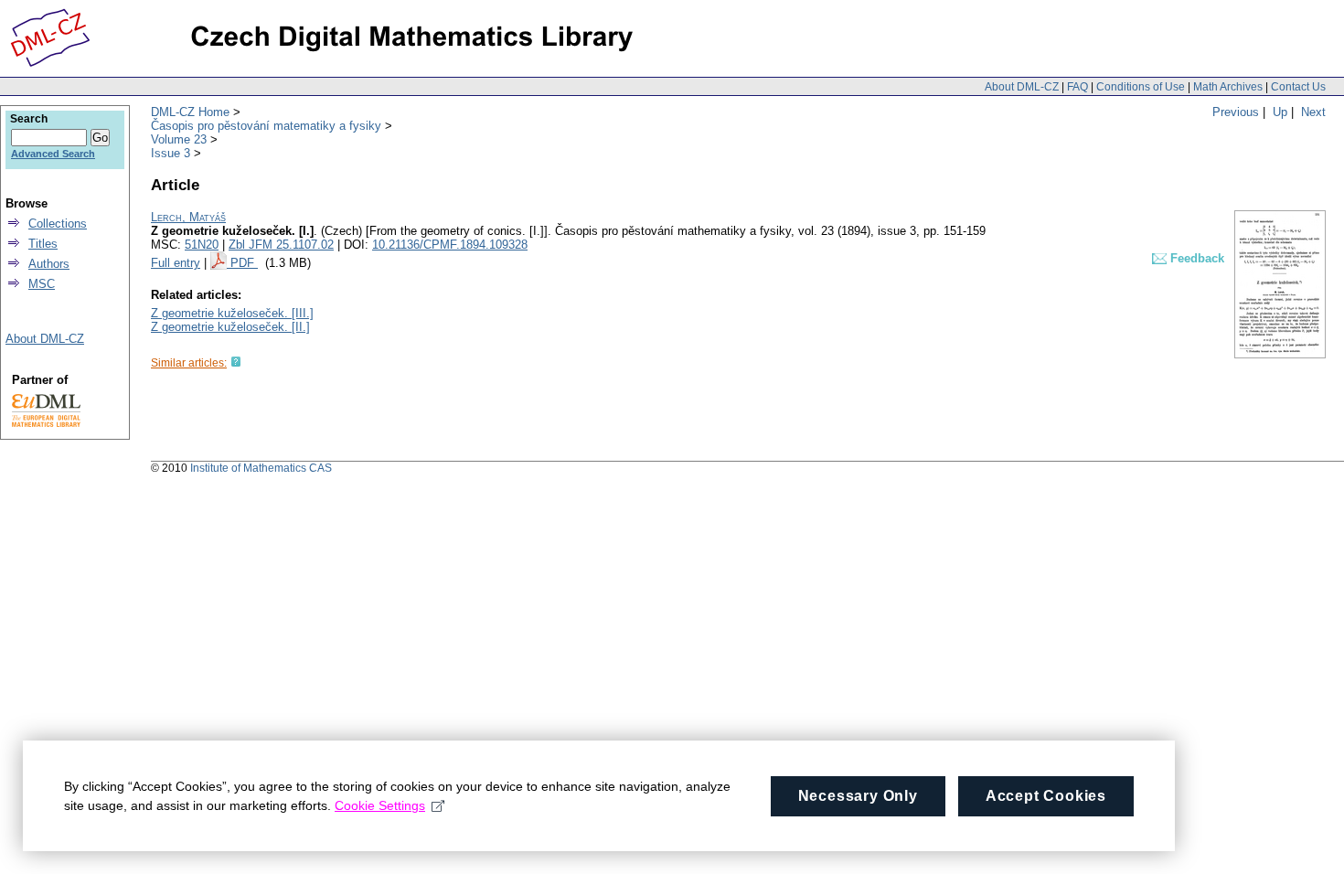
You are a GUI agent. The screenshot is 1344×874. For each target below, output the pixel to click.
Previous (1235, 112)
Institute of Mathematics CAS (261, 468)
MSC (41, 284)
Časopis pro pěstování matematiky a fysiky (266, 126)
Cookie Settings (380, 805)
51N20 (202, 244)
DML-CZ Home (190, 112)
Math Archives (1228, 86)
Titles (43, 243)
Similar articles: (189, 363)
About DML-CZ (1022, 86)
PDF (244, 263)
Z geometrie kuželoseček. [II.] (230, 327)
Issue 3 (170, 153)
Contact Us (1298, 86)
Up (1280, 112)
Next (1313, 112)
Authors (48, 264)
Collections (57, 223)
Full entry (175, 263)
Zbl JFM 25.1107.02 (281, 244)
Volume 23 (179, 139)
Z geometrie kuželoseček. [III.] (232, 313)
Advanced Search (53, 153)
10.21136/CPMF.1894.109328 (450, 244)
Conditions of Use (1140, 86)
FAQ (1077, 86)
